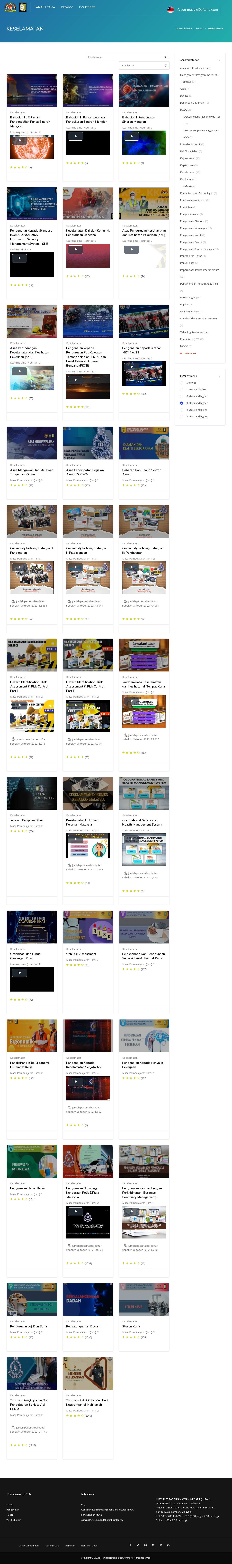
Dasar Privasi (52, 1545)
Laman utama (184, 28)
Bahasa (186, 95)
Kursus (200, 28)
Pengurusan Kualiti (192, 235)
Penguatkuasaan (191, 214)
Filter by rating (188, 376)
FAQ (83, 1504)
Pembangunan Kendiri (195, 200)
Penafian (70, 1545)
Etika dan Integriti (192, 144)
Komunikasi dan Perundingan (198, 193)
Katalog (67, 7)
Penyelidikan (189, 263)
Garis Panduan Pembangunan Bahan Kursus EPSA (107, 1509)
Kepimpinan (189, 165)
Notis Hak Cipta (89, 1545)
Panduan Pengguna (91, 1514)
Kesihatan (188, 179)
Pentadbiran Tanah (193, 256)
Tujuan (10, 1514)
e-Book (189, 186)
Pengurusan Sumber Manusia (199, 249)
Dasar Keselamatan (29, 1545)
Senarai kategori (189, 60)
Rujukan (186, 304)
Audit (185, 88)
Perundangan (190, 297)
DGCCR (186, 109)
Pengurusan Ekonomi (194, 221)
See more (190, 353)
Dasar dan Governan (194, 102)
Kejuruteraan (190, 158)
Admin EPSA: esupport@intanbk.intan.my (102, 1519)
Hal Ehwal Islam (191, 151)
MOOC (185, 346)
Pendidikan (189, 207)
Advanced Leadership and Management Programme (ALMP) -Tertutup (199, 74)
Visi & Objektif (13, 1519)
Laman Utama (44, 7)
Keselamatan (215, 28)
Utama (9, 1504)
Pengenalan (12, 1509)
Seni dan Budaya (191, 311)
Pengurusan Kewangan (196, 228)
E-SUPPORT (87, 7)
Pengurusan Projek (193, 242)
